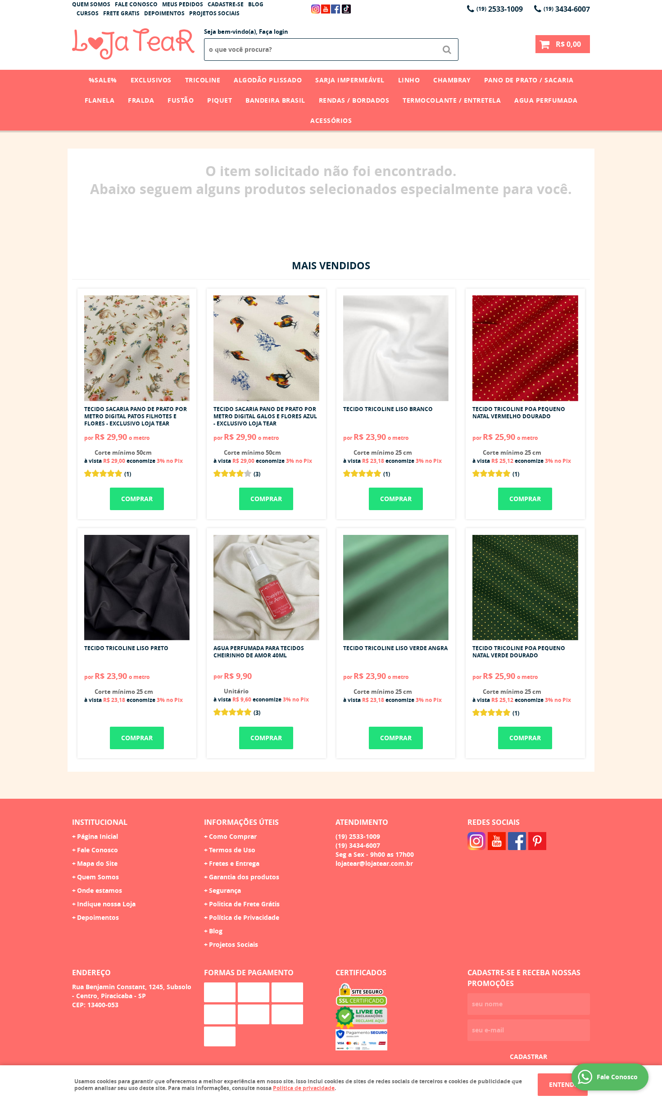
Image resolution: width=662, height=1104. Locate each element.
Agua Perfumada (545, 100)
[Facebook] (335, 9)
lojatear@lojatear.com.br (374, 863)
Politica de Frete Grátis (244, 904)
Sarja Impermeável (350, 80)
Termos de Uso (232, 850)
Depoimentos (164, 13)
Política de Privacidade (244, 917)
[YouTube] (325, 9)
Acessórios (331, 120)
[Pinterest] (537, 841)
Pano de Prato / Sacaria (529, 80)
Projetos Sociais (214, 13)
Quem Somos (91, 4)
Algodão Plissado (268, 80)
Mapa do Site (97, 863)
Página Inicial (97, 836)
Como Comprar (233, 836)
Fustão (181, 100)
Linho (409, 80)
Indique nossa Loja (106, 904)
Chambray (452, 80)
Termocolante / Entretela (452, 100)
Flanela (100, 100)
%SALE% (103, 80)
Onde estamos (99, 890)
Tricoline (203, 80)
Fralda (141, 100)
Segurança (225, 890)
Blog (255, 4)
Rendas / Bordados (354, 100)
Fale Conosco (136, 4)
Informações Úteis (241, 822)
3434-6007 (567, 9)
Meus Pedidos (182, 4)
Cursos (88, 13)
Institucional (99, 822)
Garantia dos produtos (244, 877)
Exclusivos (151, 80)
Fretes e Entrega (234, 863)
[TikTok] (346, 9)
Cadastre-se (226, 4)
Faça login (273, 31)
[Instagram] (315, 9)
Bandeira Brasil (275, 100)
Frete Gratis (121, 13)
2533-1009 (499, 9)
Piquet (219, 100)
